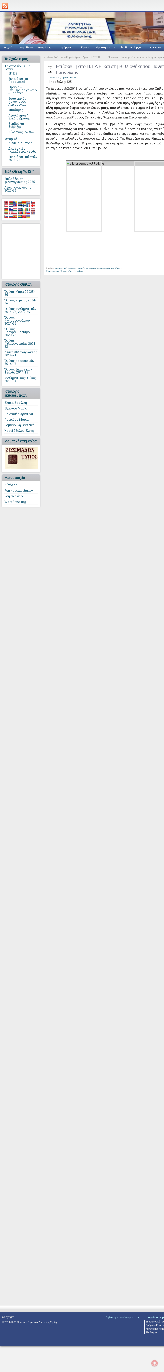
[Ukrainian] (28, 216)
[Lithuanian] (6, 213)
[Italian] (28, 209)
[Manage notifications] (154, 1363)
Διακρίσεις (44, 47)
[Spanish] (15, 216)
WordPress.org (15, 502)
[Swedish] (20, 216)
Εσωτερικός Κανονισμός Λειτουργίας (17, 101)
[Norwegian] (11, 213)
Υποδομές (15, 110)
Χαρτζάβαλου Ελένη (19, 430)
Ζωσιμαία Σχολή (20, 143)
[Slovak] (6, 216)
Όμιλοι (85, 47)
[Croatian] (28, 202)
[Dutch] (11, 205)
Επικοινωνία (153, 47)
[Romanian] (24, 213)
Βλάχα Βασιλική (15, 402)
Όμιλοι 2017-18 (69, 77)
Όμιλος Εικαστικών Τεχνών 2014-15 (18, 371)
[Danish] (6, 205)
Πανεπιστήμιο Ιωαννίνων (71, 271)
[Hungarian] (15, 209)
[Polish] (15, 213)
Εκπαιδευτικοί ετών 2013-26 (22, 158)
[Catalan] (24, 202)
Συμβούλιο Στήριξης (16, 125)
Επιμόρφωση (66, 47)
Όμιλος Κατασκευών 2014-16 (19, 362)
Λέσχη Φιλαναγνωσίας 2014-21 (20, 353)
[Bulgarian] (20, 202)
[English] (15, 205)
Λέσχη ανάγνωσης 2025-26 (17, 189)
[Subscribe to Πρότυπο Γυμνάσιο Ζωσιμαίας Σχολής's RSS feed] (5, 6)
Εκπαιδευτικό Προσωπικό (18, 80)
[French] (28, 205)
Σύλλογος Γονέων (21, 132)
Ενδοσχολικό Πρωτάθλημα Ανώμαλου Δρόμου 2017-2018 (73, 57)
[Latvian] (33, 209)
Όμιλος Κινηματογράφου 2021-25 (17, 320)
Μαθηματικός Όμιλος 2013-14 (20, 379)
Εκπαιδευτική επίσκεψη (66, 268)
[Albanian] (6, 202)
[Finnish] (24, 205)
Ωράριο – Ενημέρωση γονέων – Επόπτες (22, 90)
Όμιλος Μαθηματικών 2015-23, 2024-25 (20, 310)
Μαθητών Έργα (131, 47)
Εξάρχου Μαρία (15, 408)
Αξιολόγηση (152, 1332)
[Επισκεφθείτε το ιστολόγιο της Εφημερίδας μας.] (21, 457)
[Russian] (28, 213)
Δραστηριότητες (106, 47)
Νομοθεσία (26, 47)
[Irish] (24, 209)
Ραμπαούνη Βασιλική (19, 425)
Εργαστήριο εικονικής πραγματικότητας (96, 268)
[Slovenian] (11, 216)
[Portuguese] (20, 213)
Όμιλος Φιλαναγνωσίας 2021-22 (20, 343)
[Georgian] (33, 205)
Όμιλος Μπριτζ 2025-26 (19, 293)
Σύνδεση (10, 485)
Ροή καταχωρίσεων (18, 490)
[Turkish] (24, 216)
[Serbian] (33, 213)
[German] (6, 209)
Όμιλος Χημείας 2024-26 (20, 301)
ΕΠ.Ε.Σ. (13, 73)
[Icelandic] (20, 209)
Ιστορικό (10, 139)
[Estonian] (20, 205)
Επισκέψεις (55, 77)
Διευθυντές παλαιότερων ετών (22, 150)
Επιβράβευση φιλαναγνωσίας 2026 (19, 180)
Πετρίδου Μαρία (16, 419)
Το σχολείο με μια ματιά (17, 67)
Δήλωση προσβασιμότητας (123, 1317)
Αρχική (8, 47)
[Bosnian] (15, 202)
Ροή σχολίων (13, 496)
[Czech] (33, 202)
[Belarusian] (11, 202)
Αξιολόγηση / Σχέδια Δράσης (19, 116)
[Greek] (11, 209)
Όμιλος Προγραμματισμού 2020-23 (18, 332)
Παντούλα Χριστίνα (18, 414)
